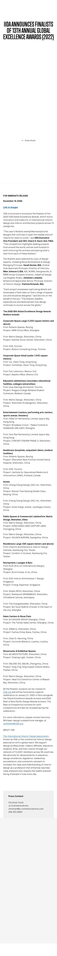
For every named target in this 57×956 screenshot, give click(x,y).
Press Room (30, 141)
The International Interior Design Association (26, 736)
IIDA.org (7, 692)
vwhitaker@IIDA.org (13, 724)
